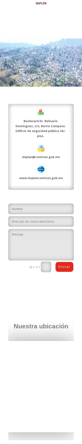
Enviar (64, 267)
